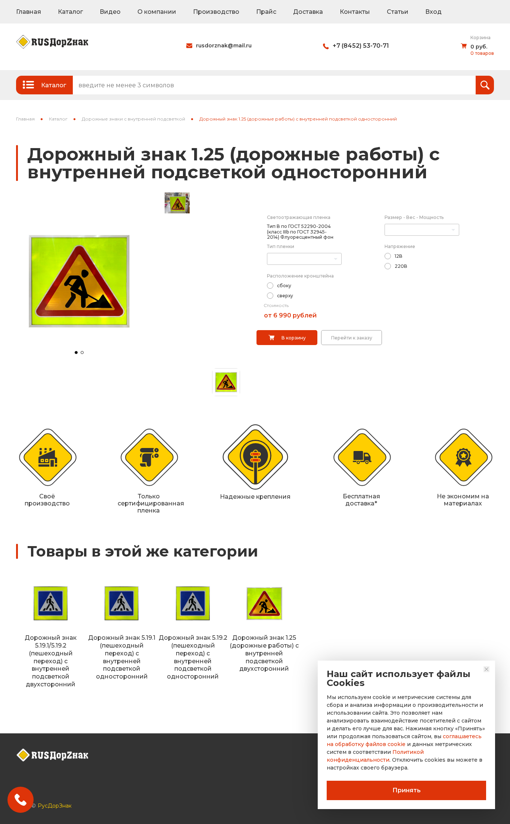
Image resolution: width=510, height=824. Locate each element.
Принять (406, 790)
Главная (28, 11)
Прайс (266, 11)
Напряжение (400, 246)
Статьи (397, 11)
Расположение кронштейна (300, 276)
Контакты (355, 11)
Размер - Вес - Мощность (414, 217)
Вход (433, 11)
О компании (156, 11)
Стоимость (276, 305)
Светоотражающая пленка (298, 217)
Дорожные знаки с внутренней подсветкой (133, 119)
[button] (76, 352)
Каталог (70, 11)
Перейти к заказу (351, 338)
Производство (216, 11)
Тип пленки (280, 246)
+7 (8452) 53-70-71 (361, 45)
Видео (110, 11)
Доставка (308, 11)
